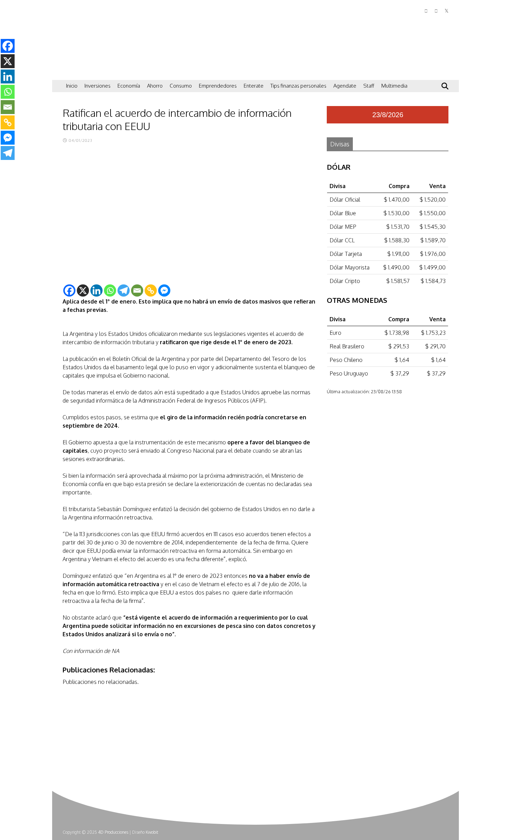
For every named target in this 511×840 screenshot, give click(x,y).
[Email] (137, 290)
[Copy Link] (151, 290)
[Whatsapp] (110, 290)
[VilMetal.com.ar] (97, 71)
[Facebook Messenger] (164, 290)
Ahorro (155, 85)
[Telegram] (123, 290)
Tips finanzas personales (298, 85)
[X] (83, 290)
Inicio (72, 85)
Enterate (253, 85)
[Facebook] (69, 290)
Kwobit (152, 832)
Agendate (344, 85)
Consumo (181, 85)
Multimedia (394, 85)
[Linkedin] (96, 290)
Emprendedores (218, 85)
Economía (128, 85)
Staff (368, 85)
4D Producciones (113, 832)
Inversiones (97, 85)
